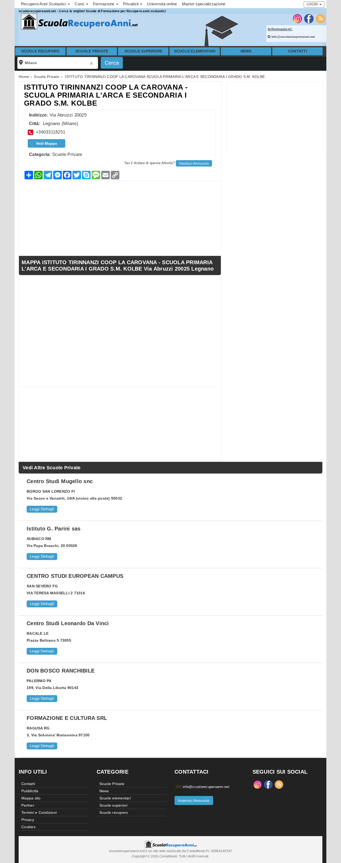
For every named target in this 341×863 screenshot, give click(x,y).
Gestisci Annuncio (194, 163)
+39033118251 (50, 132)
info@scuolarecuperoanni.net (292, 36)
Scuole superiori (143, 51)
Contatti (297, 51)
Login (313, 4)
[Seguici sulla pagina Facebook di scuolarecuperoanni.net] (309, 18)
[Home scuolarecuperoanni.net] (79, 21)
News (246, 51)
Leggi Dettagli (42, 509)
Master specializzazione (204, 4)
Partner (27, 805)
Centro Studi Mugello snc (60, 481)
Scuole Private (91, 51)
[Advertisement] (274, 119)
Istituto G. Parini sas (54, 529)
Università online (162, 4)
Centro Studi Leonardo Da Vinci (68, 623)
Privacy (27, 820)
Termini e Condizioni (39, 812)
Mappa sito (31, 798)
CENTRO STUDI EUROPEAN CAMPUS (75, 576)
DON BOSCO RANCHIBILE (61, 671)
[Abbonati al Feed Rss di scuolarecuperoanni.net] (320, 18)
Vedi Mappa (46, 143)
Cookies (28, 827)
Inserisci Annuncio (194, 800)
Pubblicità (29, 791)
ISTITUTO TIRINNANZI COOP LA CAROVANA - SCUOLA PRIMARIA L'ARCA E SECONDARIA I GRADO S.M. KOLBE (106, 95)
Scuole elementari (195, 51)
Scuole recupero (40, 51)
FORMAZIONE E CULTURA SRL (67, 718)
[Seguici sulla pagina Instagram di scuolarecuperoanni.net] (297, 18)
